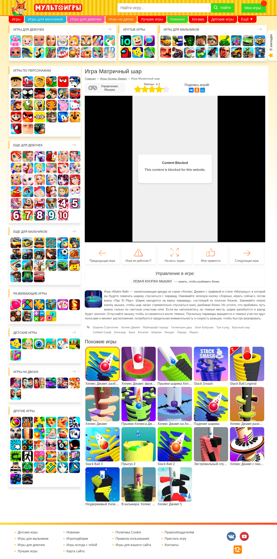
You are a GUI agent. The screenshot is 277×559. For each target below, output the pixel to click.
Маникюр (97, 40)
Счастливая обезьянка (51, 105)
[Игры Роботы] (15, 276)
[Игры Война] (39, 242)
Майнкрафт (201, 40)
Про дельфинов (27, 52)
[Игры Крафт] (51, 242)
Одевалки (15, 40)
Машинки (201, 52)
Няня (63, 156)
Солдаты (212, 40)
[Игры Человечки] (74, 444)
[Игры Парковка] (15, 242)
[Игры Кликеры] (15, 444)
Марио (16, 117)
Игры (16, 19)
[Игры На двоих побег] (62, 383)
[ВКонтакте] (191, 90)
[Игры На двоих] (15, 383)
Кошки (86, 40)
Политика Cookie (128, 532)
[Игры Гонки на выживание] (51, 254)
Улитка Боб (51, 81)
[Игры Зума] (27, 467)
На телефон (149, 52)
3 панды (75, 81)
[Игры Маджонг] (62, 304)
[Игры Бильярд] (62, 444)
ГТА (224, 52)
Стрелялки (177, 40)
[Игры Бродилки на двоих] (74, 383)
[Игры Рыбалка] (51, 265)
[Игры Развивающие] (15, 355)
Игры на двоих (121, 19)
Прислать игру (175, 538)
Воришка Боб (16, 93)
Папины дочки (63, 191)
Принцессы (39, 168)
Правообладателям (179, 532)
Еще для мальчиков (30, 231)
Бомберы (39, 128)
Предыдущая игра (102, 260)
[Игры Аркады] (74, 456)
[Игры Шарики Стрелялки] (15, 422)
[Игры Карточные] (74, 433)
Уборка (62, 40)
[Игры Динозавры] (62, 422)
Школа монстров (63, 179)
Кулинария (39, 52)
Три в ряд (222, 327)
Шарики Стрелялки (105, 327)
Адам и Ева (39, 81)
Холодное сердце (51, 179)
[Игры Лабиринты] (51, 456)
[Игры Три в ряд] (15, 304)
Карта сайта (76, 551)
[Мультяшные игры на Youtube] (244, 536)
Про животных (51, 203)
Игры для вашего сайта (133, 545)
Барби (50, 40)
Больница (16, 168)
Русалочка (63, 168)
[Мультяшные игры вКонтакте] (231, 536)
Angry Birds (28, 117)
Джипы (236, 52)
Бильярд (120, 332)
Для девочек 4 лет (63, 203)
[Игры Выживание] (27, 265)
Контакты (172, 545)
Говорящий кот (51, 117)
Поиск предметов (149, 40)
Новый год (75, 191)
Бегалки (143, 332)
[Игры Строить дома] (39, 444)
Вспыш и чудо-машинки (75, 93)
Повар (28, 203)
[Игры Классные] (51, 444)
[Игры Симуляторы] (27, 479)
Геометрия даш (181, 327)
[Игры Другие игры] (15, 479)
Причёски (28, 168)
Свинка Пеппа (63, 105)
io (125, 40)
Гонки (165, 40)
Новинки (177, 19)
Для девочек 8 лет (39, 215)
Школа (28, 156)
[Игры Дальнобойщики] (39, 254)
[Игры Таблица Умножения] (51, 316)
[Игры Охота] (39, 265)
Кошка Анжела (28, 179)
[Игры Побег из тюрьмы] (15, 467)
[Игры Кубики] (62, 343)
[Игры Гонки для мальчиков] (27, 242)
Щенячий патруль (75, 117)
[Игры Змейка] (15, 456)
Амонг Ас (125, 52)
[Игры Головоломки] (51, 304)
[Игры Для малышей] (27, 343)
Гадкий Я (28, 128)
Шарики (156, 332)
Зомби (189, 40)
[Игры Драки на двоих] (15, 394)
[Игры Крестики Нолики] (27, 444)
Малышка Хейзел (27, 40)
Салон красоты (97, 52)
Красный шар (63, 81)
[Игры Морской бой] (62, 433)
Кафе (75, 168)
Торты (62, 52)
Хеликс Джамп (130, 327)
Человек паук (16, 128)
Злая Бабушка (204, 327)
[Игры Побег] (27, 422)
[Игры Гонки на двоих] (51, 383)
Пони (28, 191)
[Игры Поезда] (62, 265)
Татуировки (50, 52)
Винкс (16, 156)
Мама (75, 156)
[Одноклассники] (196, 90)
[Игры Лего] (74, 265)
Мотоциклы (248, 52)
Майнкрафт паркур (155, 327)
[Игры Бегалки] (39, 467)
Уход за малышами (39, 40)
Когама (198, 19)
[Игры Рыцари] (74, 242)
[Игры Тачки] (39, 276)
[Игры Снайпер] (15, 254)
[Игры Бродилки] (62, 456)
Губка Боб (39, 105)
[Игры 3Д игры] (51, 422)
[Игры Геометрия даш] (51, 467)
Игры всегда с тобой (82, 545)
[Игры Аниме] (62, 467)
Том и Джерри (63, 93)
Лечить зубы (39, 203)
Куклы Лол (15, 52)
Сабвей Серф (16, 105)
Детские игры (222, 19)
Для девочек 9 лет (51, 215)
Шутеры (177, 52)
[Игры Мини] (39, 456)
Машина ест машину (189, 52)
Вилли (28, 81)
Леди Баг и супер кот (39, 93)
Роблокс (16, 81)
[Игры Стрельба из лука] (62, 242)
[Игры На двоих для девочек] (39, 383)
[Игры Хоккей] (15, 265)
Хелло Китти (75, 105)
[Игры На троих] (39, 422)
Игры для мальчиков (45, 19)
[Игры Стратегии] (27, 316)
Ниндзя (169, 332)
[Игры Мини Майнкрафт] (74, 467)
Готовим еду (74, 52)
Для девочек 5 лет (75, 203)
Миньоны (39, 117)
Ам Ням (28, 105)
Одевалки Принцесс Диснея (51, 191)
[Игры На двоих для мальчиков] (27, 383)
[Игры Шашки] (15, 316)
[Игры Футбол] (62, 254)
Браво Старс (259, 40)
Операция (109, 52)
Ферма (16, 191)
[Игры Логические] (27, 304)
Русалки (75, 179)
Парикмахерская (51, 168)
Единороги (109, 40)
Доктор (74, 40)
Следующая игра (247, 260)
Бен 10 (51, 93)
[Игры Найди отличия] (39, 343)
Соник (63, 117)
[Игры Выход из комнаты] (27, 456)
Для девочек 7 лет (28, 215)
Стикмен (28, 93)
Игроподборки (77, 538)
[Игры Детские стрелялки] (74, 343)
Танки (224, 40)
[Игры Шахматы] (74, 304)
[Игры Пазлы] (39, 304)
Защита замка (236, 40)
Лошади (39, 156)
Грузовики (259, 52)
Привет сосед (165, 52)
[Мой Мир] (202, 90)
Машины (248, 40)
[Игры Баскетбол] (74, 254)
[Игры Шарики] (39, 433)
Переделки (16, 203)
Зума (131, 332)
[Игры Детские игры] (15, 343)
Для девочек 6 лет (16, 215)
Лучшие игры (152, 19)
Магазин (16, 179)
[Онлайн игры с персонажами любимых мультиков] (58, 8)
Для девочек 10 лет (63, 215)
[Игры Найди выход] (27, 433)
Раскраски (51, 156)
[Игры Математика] (39, 316)
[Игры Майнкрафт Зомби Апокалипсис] (27, 276)
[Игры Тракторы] (27, 254)
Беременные (39, 191)
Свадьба (39, 179)
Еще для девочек (28, 145)
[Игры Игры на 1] (51, 433)
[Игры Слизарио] (74, 422)
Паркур (212, 52)
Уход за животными (86, 52)
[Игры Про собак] (15, 433)
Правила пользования (132, 538)
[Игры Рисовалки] (51, 343)
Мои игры (253, 8)
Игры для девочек (85, 19)
